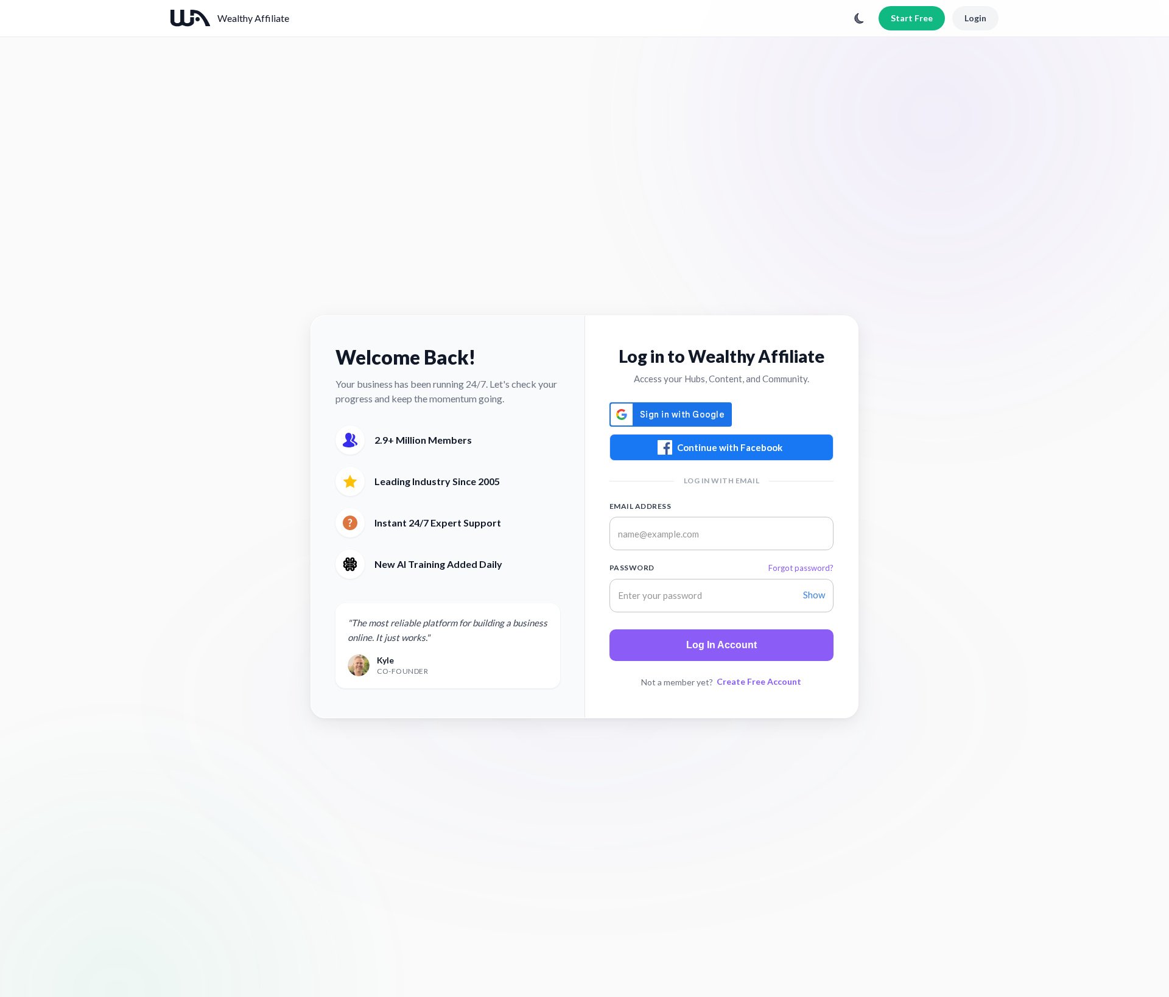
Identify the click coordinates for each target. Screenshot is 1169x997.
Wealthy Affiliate (253, 18)
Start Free (912, 18)
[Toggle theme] (859, 18)
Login (975, 18)
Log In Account (721, 645)
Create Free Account (759, 681)
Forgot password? (801, 568)
